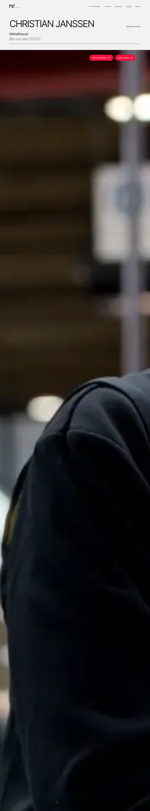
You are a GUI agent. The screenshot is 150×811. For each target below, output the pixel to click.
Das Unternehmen (94, 6)
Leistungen (107, 6)
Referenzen (118, 6)
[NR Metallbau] (14, 6)
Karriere (129, 6)
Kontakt (138, 6)
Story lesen (123, 57)
